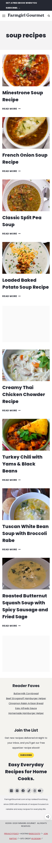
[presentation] (26, 70)
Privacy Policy (11, 833)
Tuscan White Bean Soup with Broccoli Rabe (25, 533)
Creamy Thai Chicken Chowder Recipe (23, 394)
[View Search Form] (48, 15)
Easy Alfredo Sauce (26, 708)
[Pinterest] (17, 791)
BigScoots (34, 833)
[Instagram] (11, 791)
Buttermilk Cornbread (26, 693)
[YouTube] (40, 791)
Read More (11, 108)
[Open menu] (4, 15)
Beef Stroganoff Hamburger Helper (26, 698)
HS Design (36, 838)
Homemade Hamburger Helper (26, 713)
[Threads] (35, 791)
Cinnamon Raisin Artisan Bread (26, 703)
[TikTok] (29, 791)
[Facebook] (23, 791)
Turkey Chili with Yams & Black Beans (22, 464)
